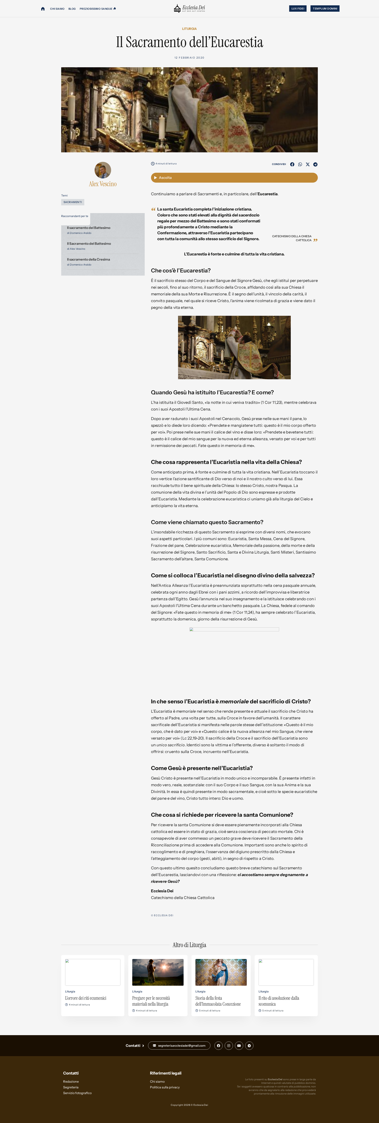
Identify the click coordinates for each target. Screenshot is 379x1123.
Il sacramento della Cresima (88, 259)
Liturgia (189, 29)
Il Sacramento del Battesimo (89, 244)
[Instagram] (229, 1045)
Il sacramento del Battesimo (88, 228)
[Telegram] (249, 1045)
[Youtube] (239, 1045)
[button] (292, 164)
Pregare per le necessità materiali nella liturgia (151, 1001)
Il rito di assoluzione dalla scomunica (279, 1001)
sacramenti (73, 202)
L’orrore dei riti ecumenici (85, 998)
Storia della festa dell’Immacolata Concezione (218, 1001)
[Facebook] (218, 1045)
